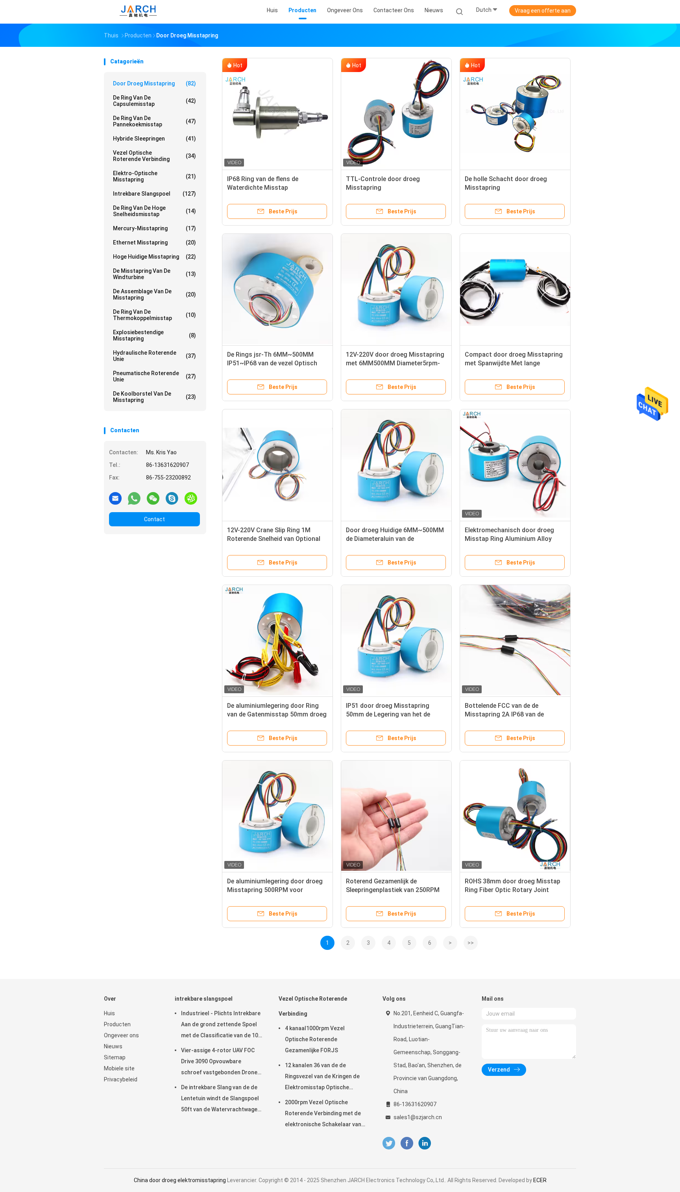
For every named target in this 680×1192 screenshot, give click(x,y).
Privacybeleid (120, 1079)
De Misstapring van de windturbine (154, 274)
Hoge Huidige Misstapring (154, 257)
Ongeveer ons (121, 1035)
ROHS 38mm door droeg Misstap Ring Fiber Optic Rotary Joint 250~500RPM (512, 889)
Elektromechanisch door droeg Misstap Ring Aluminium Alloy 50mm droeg (509, 538)
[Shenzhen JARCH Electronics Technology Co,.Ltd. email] (115, 498)
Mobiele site (119, 1068)
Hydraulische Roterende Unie (154, 356)
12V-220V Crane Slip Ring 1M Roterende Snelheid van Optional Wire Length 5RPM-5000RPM (273, 538)
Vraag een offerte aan (543, 10)
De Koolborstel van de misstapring (154, 397)
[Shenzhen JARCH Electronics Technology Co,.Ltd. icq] (191, 498)
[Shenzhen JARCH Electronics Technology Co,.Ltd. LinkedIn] (424, 1143)
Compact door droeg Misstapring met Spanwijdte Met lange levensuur (514, 363)
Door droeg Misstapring (154, 83)
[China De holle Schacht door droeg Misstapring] (515, 113)
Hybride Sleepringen (154, 138)
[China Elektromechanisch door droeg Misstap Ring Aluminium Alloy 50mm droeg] (515, 464)
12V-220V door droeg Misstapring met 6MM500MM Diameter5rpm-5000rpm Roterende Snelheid (395, 363)
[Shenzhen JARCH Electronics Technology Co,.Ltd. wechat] (153, 498)
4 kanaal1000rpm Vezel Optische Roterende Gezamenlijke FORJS (315, 1039)
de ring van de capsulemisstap (154, 100)
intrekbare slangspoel (154, 194)
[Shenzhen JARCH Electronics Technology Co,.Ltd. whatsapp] (134, 498)
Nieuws (113, 1046)
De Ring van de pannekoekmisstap (154, 121)
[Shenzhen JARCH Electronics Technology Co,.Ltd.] (138, 11)
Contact (154, 519)
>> (471, 943)
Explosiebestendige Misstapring (154, 335)
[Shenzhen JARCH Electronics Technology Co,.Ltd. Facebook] (406, 1143)
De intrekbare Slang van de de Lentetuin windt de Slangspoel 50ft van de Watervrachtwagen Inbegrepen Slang (221, 1099)
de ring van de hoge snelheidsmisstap (154, 211)
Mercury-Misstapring (154, 228)
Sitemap (115, 1057)
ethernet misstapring (154, 242)
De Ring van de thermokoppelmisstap (154, 315)
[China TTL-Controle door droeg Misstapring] (396, 113)
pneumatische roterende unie (154, 376)
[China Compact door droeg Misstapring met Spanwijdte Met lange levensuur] (515, 289)
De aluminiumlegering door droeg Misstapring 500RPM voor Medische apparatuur (275, 889)
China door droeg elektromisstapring (180, 1180)
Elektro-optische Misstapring (154, 176)
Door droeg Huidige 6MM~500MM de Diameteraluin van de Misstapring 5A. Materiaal (395, 538)
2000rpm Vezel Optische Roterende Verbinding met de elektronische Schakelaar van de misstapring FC (323, 1114)
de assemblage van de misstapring (154, 294)
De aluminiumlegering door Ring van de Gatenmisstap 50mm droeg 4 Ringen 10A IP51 (277, 714)
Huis (109, 1013)
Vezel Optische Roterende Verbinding (154, 156)
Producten (117, 1024)
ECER (540, 1180)
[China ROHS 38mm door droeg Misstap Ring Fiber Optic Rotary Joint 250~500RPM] (515, 816)
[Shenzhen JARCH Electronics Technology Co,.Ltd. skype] (172, 498)
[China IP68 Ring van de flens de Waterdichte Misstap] (277, 113)
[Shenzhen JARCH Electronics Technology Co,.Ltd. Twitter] (388, 1143)
